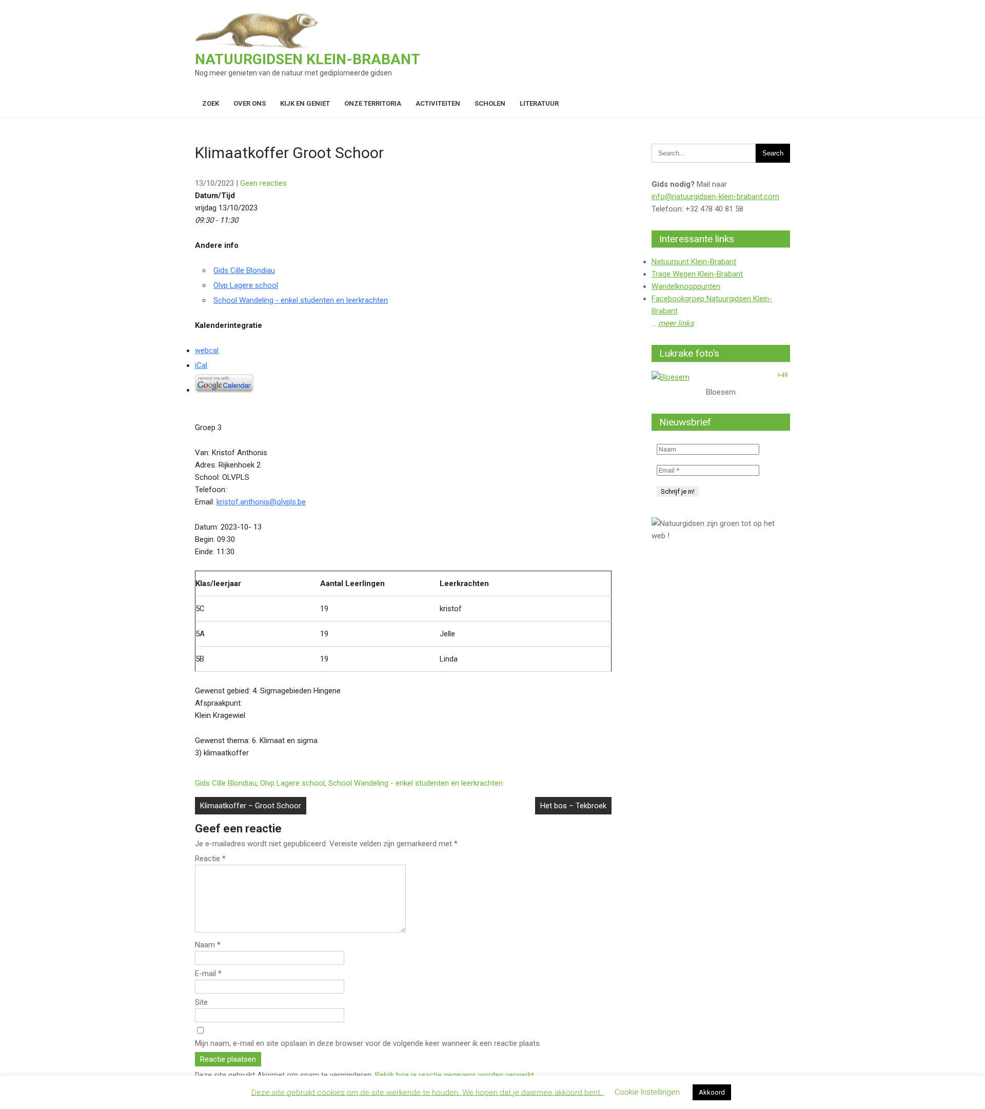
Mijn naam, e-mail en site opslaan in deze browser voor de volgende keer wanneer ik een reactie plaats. (368, 1043)
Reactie (210, 858)
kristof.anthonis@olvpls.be (261, 502)
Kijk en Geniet (305, 103)
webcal (207, 350)
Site (201, 1002)
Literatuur (539, 103)
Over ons (249, 103)
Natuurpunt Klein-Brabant (694, 261)
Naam (208, 944)
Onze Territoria (372, 103)
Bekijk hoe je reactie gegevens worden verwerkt (454, 1075)
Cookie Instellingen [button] (647, 1092)
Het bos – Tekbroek (573, 805)
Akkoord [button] (712, 1092)
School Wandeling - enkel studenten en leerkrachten (300, 300)
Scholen (490, 103)
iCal (201, 365)
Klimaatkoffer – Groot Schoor (250, 805)
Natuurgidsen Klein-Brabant (307, 59)
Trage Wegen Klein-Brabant (697, 274)
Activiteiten (438, 103)
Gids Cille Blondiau (244, 270)
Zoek (210, 103)
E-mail (208, 973)
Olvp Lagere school (245, 285)
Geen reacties (263, 183)
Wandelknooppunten (686, 286)
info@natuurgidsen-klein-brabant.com (715, 196)
